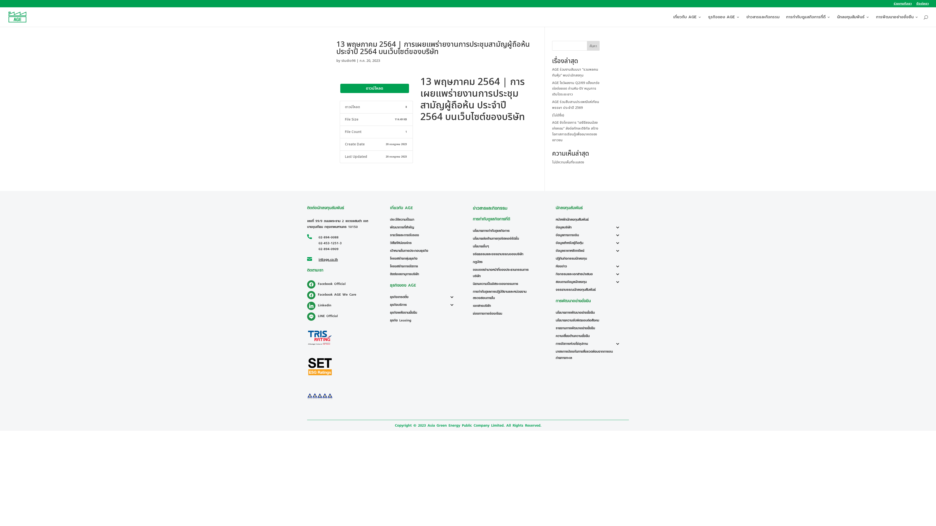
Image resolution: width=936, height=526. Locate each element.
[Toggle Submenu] (453, 297)
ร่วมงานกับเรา (903, 4)
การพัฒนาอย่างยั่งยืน (895, 17)
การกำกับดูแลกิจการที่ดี (806, 17)
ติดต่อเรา (922, 4)
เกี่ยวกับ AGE (685, 17)
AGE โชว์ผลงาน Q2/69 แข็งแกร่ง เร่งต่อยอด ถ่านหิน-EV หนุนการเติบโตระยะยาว (575, 88)
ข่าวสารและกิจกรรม (763, 17)
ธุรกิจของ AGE (721, 17)
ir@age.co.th (328, 259)
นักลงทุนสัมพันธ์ (851, 17)
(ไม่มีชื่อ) (558, 115)
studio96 (348, 60)
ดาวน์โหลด (374, 88)
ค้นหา (593, 46)
